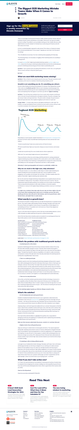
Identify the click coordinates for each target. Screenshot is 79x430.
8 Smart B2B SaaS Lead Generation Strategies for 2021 (36, 238)
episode (24, 62)
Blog (10, 385)
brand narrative (35, 299)
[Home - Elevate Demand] (12, 4)
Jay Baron (51, 62)
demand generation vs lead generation (51, 137)
